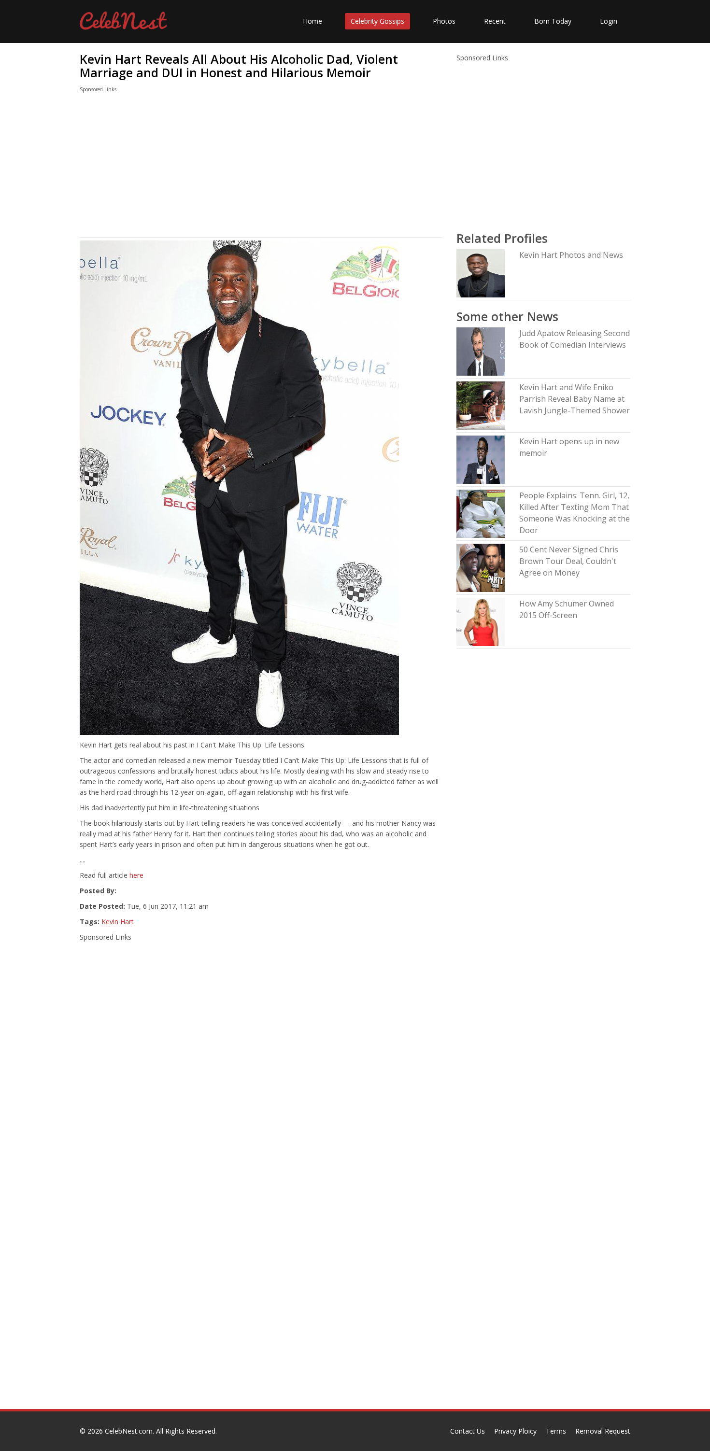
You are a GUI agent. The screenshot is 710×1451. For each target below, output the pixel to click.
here (136, 875)
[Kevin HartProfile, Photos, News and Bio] (480, 272)
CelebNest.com (129, 1431)
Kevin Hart (117, 921)
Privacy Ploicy (515, 1431)
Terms (556, 1431)
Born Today (552, 21)
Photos (444, 21)
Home (312, 21)
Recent (495, 21)
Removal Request (602, 1431)
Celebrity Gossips (377, 21)
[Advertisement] (261, 167)
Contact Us (467, 1431)
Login (608, 21)
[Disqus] (261, 1285)
